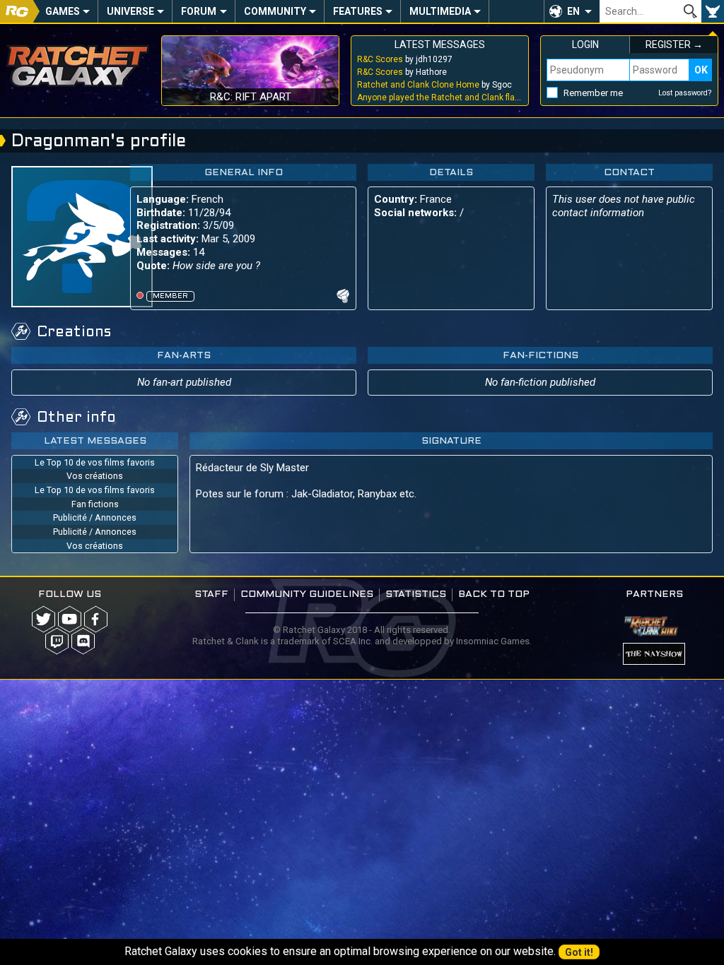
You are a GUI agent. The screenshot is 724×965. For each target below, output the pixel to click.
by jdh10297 (404, 59)
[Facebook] (95, 619)
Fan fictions (95, 504)
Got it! (579, 952)
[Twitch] (57, 641)
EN (573, 11)
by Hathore (402, 72)
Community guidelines (306, 594)
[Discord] (83, 641)
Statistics (415, 594)
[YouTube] (69, 619)
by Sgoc (434, 85)
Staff (211, 594)
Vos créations (94, 475)
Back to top (494, 594)
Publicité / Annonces (94, 517)
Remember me (593, 93)
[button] (572, 11)
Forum (198, 11)
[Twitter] (43, 619)
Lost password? (685, 92)
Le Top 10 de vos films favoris (95, 462)
